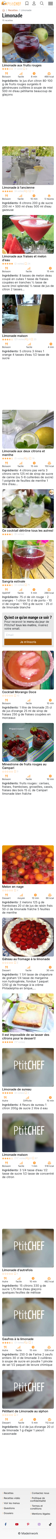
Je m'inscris (28, 642)
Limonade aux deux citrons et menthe (23, 453)
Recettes (8, 1493)
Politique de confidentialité (38, 1499)
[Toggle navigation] (51, 3)
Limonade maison (15, 336)
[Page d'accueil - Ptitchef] (3, 10)
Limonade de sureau (16, 1089)
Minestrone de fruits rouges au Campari (24, 766)
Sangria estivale (13, 581)
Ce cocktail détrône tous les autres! (27, 530)
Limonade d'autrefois (17, 1270)
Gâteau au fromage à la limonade (26, 959)
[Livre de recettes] (27, 3)
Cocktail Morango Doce (19, 692)
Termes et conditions (36, 1507)
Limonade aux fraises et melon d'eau (24, 258)
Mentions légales (41, 1513)
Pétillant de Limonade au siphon (25, 1411)
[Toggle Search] (42, 3)
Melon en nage (13, 886)
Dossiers (8, 1513)
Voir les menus (12, 1503)
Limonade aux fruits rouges (21, 65)
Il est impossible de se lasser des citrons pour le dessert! (25, 1036)
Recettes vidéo (12, 1498)
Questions (9, 1508)
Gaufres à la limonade (17, 1339)
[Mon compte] (34, 3)
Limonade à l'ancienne (18, 187)
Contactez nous (40, 1493)
